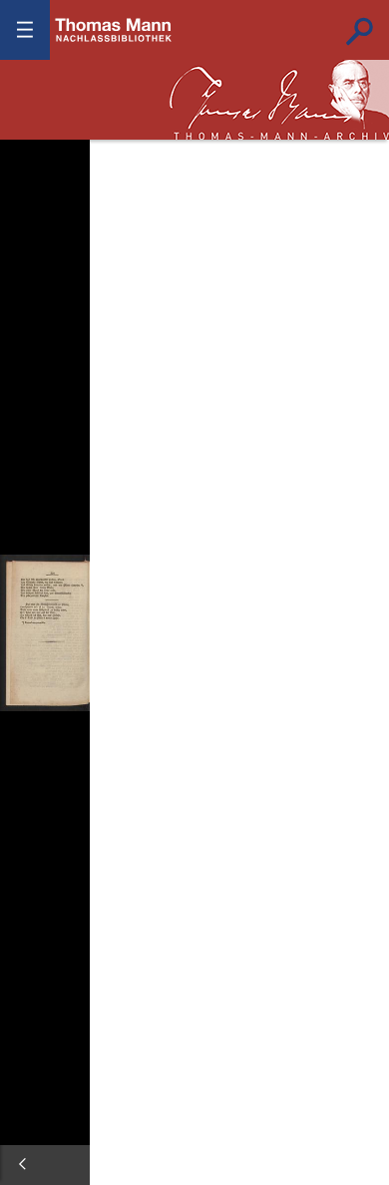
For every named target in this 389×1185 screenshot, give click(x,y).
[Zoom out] (30, 150)
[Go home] (30, 209)
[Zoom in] (30, 269)
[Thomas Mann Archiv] (279, 100)
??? (114, 30)
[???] (22, 1164)
